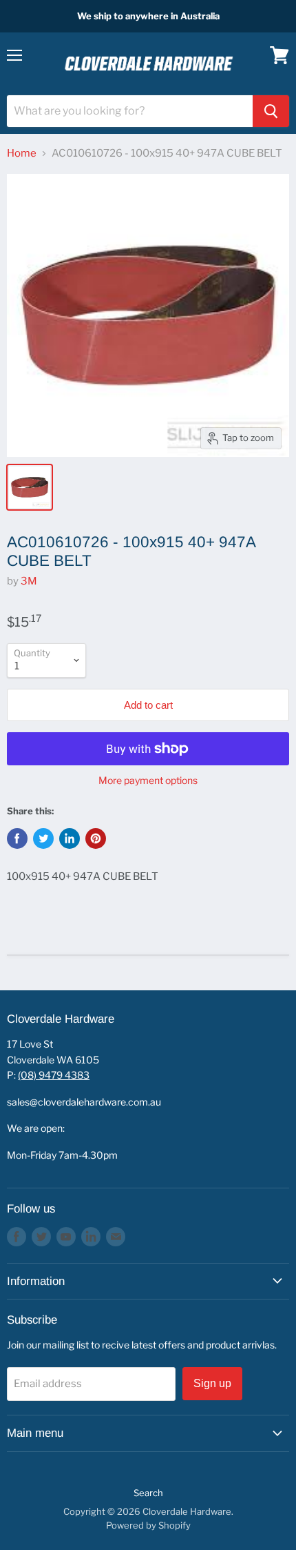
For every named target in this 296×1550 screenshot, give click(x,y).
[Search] (271, 111)
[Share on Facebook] (17, 838)
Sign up (212, 1383)
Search (148, 1492)
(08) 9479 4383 (53, 1075)
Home (21, 153)
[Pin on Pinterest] (95, 838)
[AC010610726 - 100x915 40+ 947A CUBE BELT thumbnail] (30, 487)
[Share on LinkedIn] (69, 838)
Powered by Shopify (148, 1525)
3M (29, 581)
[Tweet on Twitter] (43, 838)
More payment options (148, 780)
